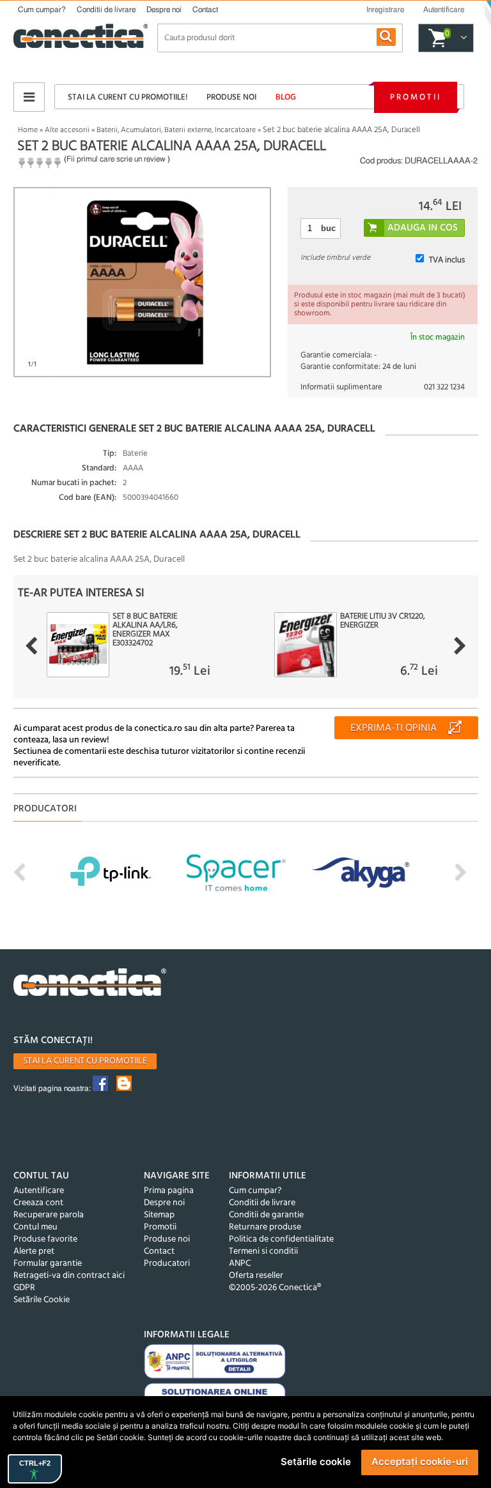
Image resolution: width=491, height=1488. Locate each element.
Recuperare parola (48, 1215)
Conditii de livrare (106, 9)
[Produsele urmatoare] (460, 646)
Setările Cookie (41, 1300)
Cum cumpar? (42, 9)
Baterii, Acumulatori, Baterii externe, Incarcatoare (176, 130)
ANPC (240, 1263)
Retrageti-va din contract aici (69, 1275)
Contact (205, 9)
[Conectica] (90, 984)
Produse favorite (45, 1239)
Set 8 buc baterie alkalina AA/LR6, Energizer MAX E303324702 (145, 630)
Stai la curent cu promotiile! (127, 97)
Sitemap (159, 1215)
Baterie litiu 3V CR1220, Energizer (382, 621)
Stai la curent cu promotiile (85, 1061)
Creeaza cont (38, 1203)
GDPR (24, 1288)
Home (28, 130)
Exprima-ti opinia (393, 728)
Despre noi (164, 9)
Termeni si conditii (263, 1251)
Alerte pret (33, 1251)
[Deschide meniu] (29, 97)
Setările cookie (316, 1461)
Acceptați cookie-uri (419, 1461)
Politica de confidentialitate (281, 1239)
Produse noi (231, 97)
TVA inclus (447, 260)
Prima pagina (169, 1191)
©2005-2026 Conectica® (275, 1288)
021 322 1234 (444, 387)
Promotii (415, 97)
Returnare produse (265, 1227)
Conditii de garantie (266, 1215)
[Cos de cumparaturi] (462, 38)
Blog (286, 97)
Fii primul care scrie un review (116, 159)
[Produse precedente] (31, 646)
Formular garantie (47, 1263)
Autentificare (38, 1191)
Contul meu (35, 1227)
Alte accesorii (67, 130)
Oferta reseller (256, 1275)
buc (328, 228)
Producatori (167, 1263)
